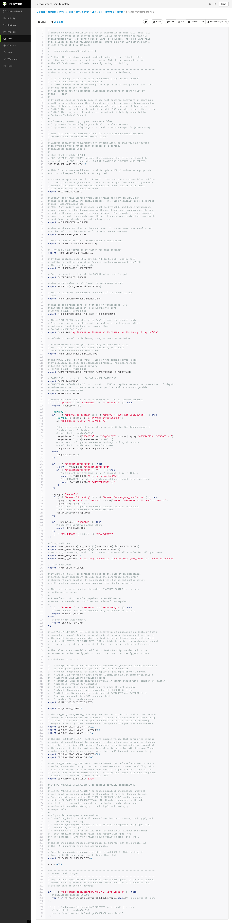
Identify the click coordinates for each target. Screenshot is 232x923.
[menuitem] (15, 11)
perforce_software (57, 12)
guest (42, 12)
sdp (71, 12)
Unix (94, 12)
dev (77, 12)
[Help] (215, 4)
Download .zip (197, 22)
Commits (58, 22)
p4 (100, 12)
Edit (182, 22)
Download (218, 22)
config (120, 12)
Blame (158, 22)
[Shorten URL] (146, 21)
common (109, 12)
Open (171, 22)
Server (85, 12)
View (43, 22)
